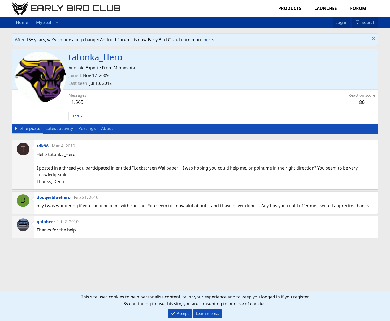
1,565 (77, 102)
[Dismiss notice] (373, 39)
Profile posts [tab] (27, 128)
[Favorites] (330, 19)
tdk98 (43, 146)
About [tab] (107, 128)
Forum (358, 8)
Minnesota (124, 68)
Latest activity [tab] (59, 128)
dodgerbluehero (54, 197)
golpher (45, 222)
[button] (57, 22)
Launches (325, 8)
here (208, 40)
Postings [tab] (87, 128)
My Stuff (44, 22)
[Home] (324, 19)
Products (289, 8)
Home (22, 22)
